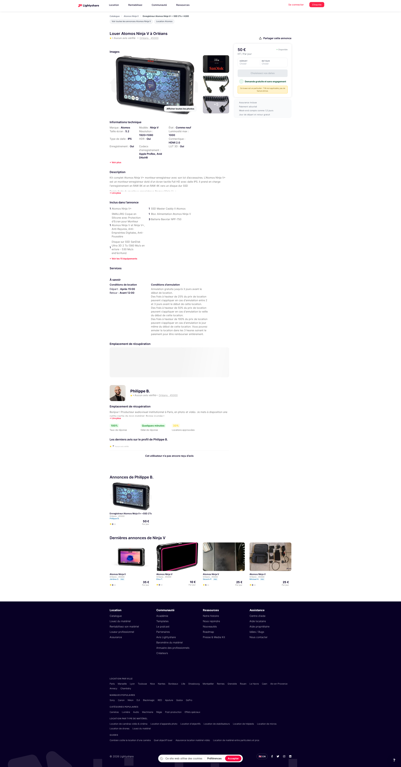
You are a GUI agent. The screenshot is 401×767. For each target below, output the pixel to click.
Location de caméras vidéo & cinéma (128, 723)
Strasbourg (194, 683)
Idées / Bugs (257, 631)
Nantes (161, 683)
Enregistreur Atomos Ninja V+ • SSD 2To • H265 (135, 513)
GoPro (189, 700)
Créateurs (162, 653)
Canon (121, 700)
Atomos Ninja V (131, 16)
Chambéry (125, 688)
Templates (162, 621)
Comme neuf (183, 127)
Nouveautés (210, 626)
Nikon (130, 700)
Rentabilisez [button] (135, 4)
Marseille (122, 683)
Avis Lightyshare (166, 637)
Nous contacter (259, 637)
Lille (183, 683)
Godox (179, 700)
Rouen (243, 683)
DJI (138, 700)
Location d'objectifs (190, 723)
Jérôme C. (117, 579)
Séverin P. (210, 579)
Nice (152, 683)
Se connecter (296, 4)
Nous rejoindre (211, 621)
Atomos (125, 127)
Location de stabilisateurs (217, 723)
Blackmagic (149, 700)
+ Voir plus (115, 162)
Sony (112, 700)
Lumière (126, 712)
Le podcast (162, 626)
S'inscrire (316, 4)
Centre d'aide (257, 615)
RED (160, 700)
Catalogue (115, 16)
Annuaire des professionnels (172, 647)
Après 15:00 (127, 289)
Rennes (220, 683)
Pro (122, 579)
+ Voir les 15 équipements (123, 258)
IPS (130, 138)
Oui (149, 138)
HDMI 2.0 (174, 142)
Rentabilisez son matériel (124, 626)
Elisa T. (159, 579)
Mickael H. (257, 579)
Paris (112, 683)
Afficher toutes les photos (180, 108)
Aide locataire (258, 621)
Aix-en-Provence (278, 683)
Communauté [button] (159, 4)
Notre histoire (211, 615)
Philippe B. (140, 391)
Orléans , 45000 (117, 516)
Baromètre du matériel (169, 642)
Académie (162, 615)
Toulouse (142, 683)
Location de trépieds (243, 723)
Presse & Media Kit (214, 637)
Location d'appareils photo (164, 723)
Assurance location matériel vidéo (193, 740)
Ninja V (154, 127)
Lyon (132, 683)
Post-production (173, 712)
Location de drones (119, 728)
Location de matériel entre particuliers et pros (236, 740)
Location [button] (114, 4)
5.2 (127, 131)
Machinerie (147, 712)
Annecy (113, 688)
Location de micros (266, 723)
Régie (159, 712)
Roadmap (208, 631)
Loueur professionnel (122, 631)
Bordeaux (173, 683)
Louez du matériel (120, 621)
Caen (264, 683)
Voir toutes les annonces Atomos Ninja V (131, 21)
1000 (172, 135)
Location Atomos (164, 21)
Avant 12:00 (127, 292)
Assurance (116, 637)
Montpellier (208, 683)
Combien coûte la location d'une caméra (130, 740)
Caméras (114, 712)
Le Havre (254, 683)
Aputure (169, 700)
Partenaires (163, 631)
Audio (136, 712)
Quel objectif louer (163, 740)
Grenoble (232, 683)
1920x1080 (146, 135)
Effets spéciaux (192, 712)
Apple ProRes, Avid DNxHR (150, 155)
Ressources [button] (183, 4)
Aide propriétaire (259, 626)
